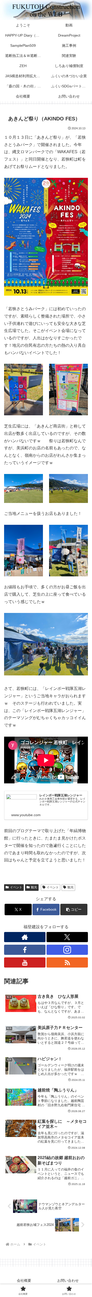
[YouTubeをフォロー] (24, 962)
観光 (34, 887)
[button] (74, 909)
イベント (16, 887)
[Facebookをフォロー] (24, 950)
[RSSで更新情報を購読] (67, 962)
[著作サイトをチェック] (24, 937)
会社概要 (24, 1280)
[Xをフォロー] (67, 937)
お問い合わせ (68, 1280)
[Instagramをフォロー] (67, 950)
